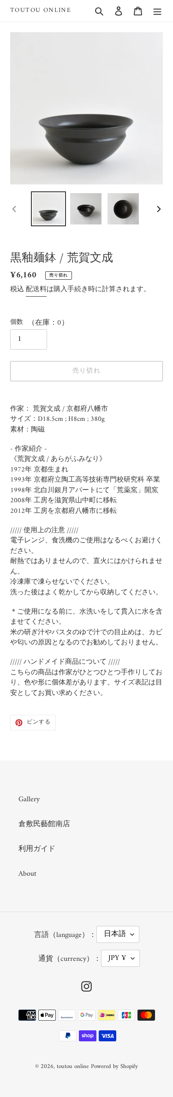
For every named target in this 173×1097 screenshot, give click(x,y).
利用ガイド (36, 849)
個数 (16, 322)
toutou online (40, 11)
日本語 (115, 934)
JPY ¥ (117, 958)
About (27, 873)
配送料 (36, 289)
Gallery (29, 799)
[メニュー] (157, 10)
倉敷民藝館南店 (44, 824)
